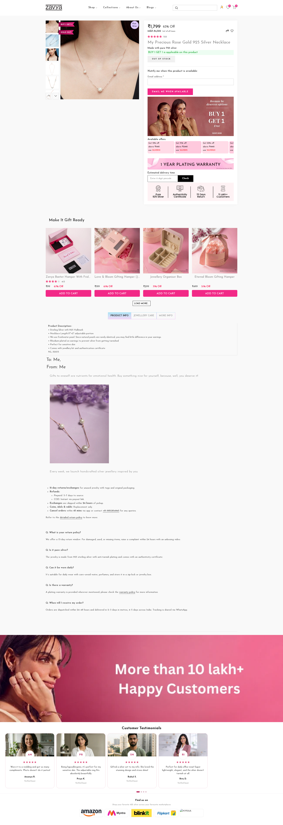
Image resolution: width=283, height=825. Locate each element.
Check (185, 178)
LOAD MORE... (141, 303)
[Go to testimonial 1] (138, 792)
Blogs (150, 7)
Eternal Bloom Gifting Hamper (215, 277)
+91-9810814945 (111, 511)
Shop (91, 7)
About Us (132, 7)
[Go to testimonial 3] (143, 792)
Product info (120, 315)
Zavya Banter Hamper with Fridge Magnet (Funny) (80, 277)
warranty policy (127, 592)
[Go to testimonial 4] (146, 792)
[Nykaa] (192, 813)
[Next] (56, 96)
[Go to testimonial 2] (141, 792)
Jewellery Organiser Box (166, 277)
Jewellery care (143, 315)
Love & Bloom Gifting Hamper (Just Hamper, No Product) (132, 277)
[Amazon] (91, 813)
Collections (110, 7)
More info (166, 315)
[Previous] (49, 96)
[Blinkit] (141, 813)
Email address (156, 76)
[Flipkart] (167, 813)
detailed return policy (71, 517)
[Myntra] (116, 813)
